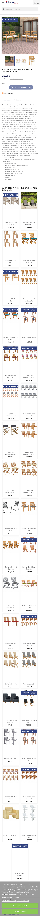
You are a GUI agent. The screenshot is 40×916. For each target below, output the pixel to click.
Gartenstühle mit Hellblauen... (29, 262)
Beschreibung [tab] (7, 100)
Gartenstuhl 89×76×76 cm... (10, 836)
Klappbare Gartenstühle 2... (11, 491)
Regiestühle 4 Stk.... (11, 758)
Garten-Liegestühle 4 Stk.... (29, 721)
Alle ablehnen (20, 905)
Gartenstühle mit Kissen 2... (11, 721)
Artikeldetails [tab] (18, 100)
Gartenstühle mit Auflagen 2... (29, 223)
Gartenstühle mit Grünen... (20, 874)
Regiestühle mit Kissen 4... (10, 377)
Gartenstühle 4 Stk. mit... (11, 262)
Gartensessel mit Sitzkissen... (11, 223)
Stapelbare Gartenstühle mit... (29, 453)
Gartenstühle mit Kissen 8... (29, 415)
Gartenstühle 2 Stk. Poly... (11, 530)
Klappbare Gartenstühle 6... (11, 683)
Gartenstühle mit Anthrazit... (29, 300)
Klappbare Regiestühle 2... (10, 453)
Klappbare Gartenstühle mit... (29, 377)
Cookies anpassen (23, 900)
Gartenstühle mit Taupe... (11, 568)
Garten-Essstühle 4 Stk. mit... (29, 568)
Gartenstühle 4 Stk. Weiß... (29, 836)
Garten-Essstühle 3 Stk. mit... (29, 606)
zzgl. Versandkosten (16, 79)
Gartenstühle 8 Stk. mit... (11, 798)
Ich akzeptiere (20, 911)
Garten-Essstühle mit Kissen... (10, 338)
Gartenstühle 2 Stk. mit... (11, 300)
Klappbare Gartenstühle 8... (11, 415)
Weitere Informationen (9, 900)
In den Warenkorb (21, 87)
